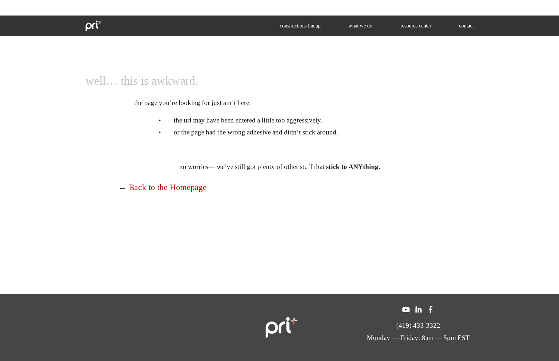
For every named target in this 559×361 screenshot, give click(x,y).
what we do (360, 25)
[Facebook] (430, 309)
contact (466, 25)
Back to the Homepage (168, 187)
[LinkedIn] (418, 309)
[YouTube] (406, 309)
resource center (415, 25)
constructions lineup (300, 25)
